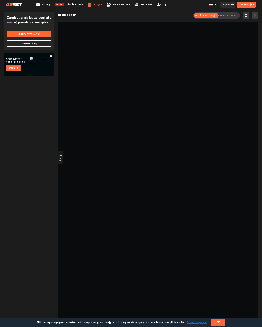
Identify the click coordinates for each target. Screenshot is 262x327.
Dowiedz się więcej (197, 322)
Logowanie (228, 4)
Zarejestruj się (246, 4)
